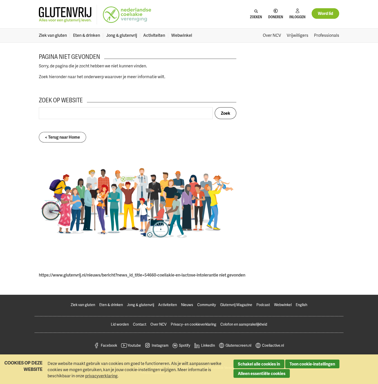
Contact (139, 324)
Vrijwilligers (297, 35)
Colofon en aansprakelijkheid (243, 324)
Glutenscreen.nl (238, 345)
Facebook (109, 345)
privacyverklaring (101, 376)
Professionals (326, 35)
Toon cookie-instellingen (312, 364)
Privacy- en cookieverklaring (193, 324)
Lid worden (120, 324)
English (301, 304)
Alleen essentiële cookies (261, 373)
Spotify (184, 345)
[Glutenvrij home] (65, 15)
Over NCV (272, 35)
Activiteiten (154, 35)
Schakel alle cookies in (259, 364)
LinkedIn (208, 345)
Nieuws (187, 304)
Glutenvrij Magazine (236, 304)
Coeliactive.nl (273, 345)
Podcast (263, 304)
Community (206, 304)
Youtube (134, 345)
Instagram (160, 345)
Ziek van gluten (53, 35)
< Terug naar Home (62, 137)
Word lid (325, 13)
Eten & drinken (86, 35)
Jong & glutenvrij (121, 35)
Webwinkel (181, 35)
